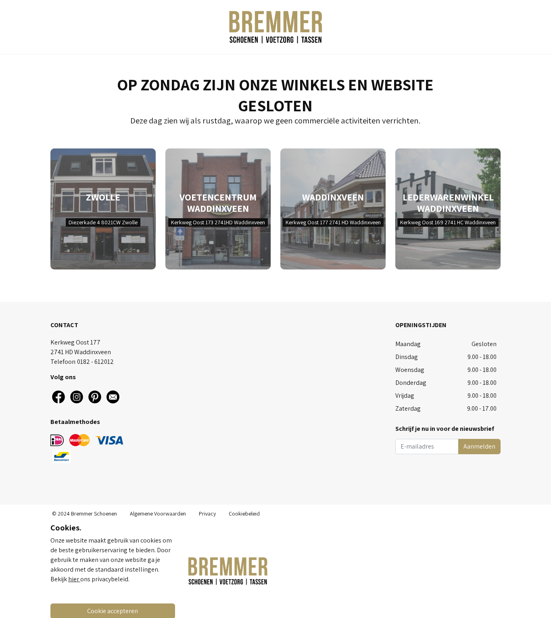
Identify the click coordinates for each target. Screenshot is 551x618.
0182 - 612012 (95, 361)
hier (74, 579)
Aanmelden (479, 446)
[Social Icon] (58, 397)
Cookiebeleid (244, 513)
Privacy (207, 513)
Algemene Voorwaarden (158, 513)
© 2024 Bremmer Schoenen (84, 513)
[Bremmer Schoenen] (275, 26)
